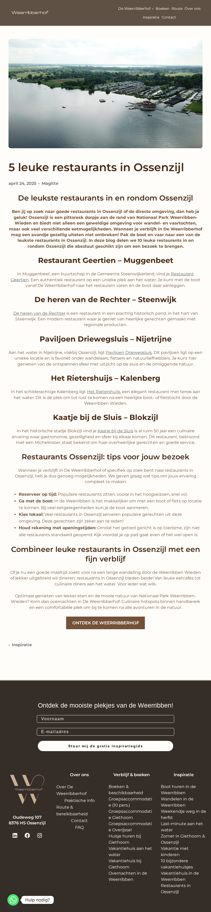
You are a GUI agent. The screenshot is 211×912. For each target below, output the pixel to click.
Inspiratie (22, 644)
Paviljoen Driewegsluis (129, 352)
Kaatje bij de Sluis (115, 430)
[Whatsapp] (13, 900)
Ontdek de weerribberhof (105, 622)
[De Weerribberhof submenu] (153, 8)
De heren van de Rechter (39, 313)
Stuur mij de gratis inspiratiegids (105, 746)
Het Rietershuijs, (104, 391)
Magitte (50, 183)
